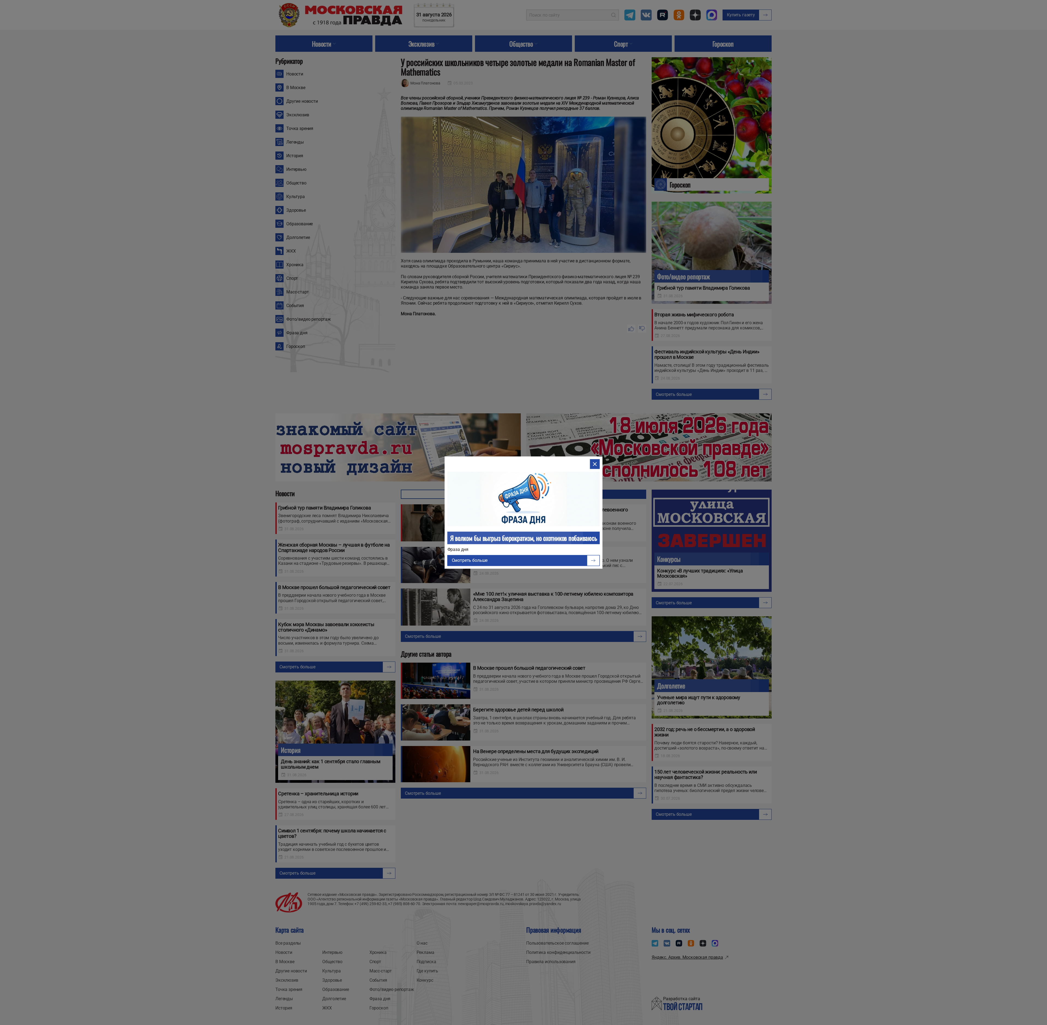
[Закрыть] (595, 464)
